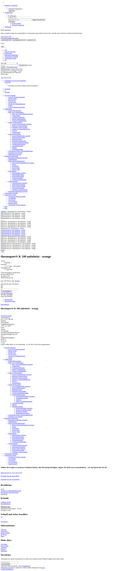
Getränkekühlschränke (18, 144)
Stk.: (2, 286)
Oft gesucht (4, 521)
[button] (10, 5)
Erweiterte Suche (12, 67)
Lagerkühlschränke (17, 146)
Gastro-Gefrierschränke (15, 122)
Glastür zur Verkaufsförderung (21, 129)
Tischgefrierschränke (18, 188)
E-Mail (10, 18)
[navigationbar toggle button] (6, 40)
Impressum (4, 494)
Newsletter (4, 544)
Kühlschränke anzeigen (19, 173)
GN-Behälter (12, 198)
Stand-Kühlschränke (18, 176)
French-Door (16, 168)
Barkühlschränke (17, 139)
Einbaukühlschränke (18, 174)
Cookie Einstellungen (7, 569)
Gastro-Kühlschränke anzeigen (21, 136)
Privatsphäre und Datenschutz (9, 492)
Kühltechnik (8, 53)
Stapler (10, 105)
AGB (2, 489)
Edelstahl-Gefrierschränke (19, 127)
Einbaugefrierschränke (18, 185)
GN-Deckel (11, 200)
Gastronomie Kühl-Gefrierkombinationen (20, 151)
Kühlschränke (12, 171)
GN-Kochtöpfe (12, 201)
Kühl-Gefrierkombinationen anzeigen (23, 163)
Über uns (3, 529)
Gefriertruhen (16, 115)
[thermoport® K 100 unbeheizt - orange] (13, 230)
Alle (5, 50)
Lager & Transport (9, 51)
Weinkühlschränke (17, 149)
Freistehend (15, 166)
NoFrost (14, 131)
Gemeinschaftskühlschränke (20, 142)
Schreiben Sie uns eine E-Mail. (10, 476)
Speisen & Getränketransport (16, 104)
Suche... (30, 65)
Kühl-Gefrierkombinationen (16, 161)
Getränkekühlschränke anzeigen (25, 396)
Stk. (2, 287)
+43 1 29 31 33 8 (6, 36)
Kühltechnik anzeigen (14, 110)
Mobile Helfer (12, 99)
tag (5, 60)
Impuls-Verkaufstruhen (19, 119)
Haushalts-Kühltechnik (11, 55)
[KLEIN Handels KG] (9, 38)
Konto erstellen (16, 23)
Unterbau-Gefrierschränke (19, 190)
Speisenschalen (12, 203)
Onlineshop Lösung (6, 567)
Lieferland (11, 9)
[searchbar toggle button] (31, 40)
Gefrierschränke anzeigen (19, 183)
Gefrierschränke (13, 181)
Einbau (14, 164)
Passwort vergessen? (18, 25)
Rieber (3, 250)
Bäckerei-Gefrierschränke (19, 126)
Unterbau (18, 400)
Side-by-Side (16, 169)
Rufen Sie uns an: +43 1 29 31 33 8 (11, 473)
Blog (5, 206)
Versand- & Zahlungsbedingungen (11, 491)
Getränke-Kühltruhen (18, 117)
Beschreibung (8, 299)
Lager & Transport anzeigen (16, 97)
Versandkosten (26, 566)
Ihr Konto (4, 534)
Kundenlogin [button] (8, 12)
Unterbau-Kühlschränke (19, 179)
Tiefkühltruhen (12, 159)
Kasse (2, 536)
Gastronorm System (10, 58)
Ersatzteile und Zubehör (15, 153)
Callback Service (6, 502)
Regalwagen (12, 100)
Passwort (11, 19)
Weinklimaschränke (21, 411)
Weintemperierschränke (23, 413)
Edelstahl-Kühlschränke (19, 141)
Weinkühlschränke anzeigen (24, 408)
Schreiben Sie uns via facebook (10, 479)
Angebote (4, 547)
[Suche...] (23, 65)
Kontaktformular (6, 504)
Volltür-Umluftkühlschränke (24, 401)
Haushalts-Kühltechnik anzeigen (17, 158)
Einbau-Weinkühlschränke (23, 410)
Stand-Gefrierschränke (18, 186)
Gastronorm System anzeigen (17, 196)
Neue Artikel (4, 546)
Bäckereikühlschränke (18, 137)
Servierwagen (12, 102)
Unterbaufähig (16, 132)
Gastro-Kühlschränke (14, 134)
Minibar (14, 147)
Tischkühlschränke (17, 178)
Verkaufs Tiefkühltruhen (19, 121)
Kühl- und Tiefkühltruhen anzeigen (22, 114)
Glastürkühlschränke (22, 398)
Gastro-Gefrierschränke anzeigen (22, 124)
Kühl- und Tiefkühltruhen (15, 112)
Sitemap (3, 549)
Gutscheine (4, 531)
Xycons (42, 567)
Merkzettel (7, 27)
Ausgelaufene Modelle (11, 57)
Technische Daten (9, 301)
